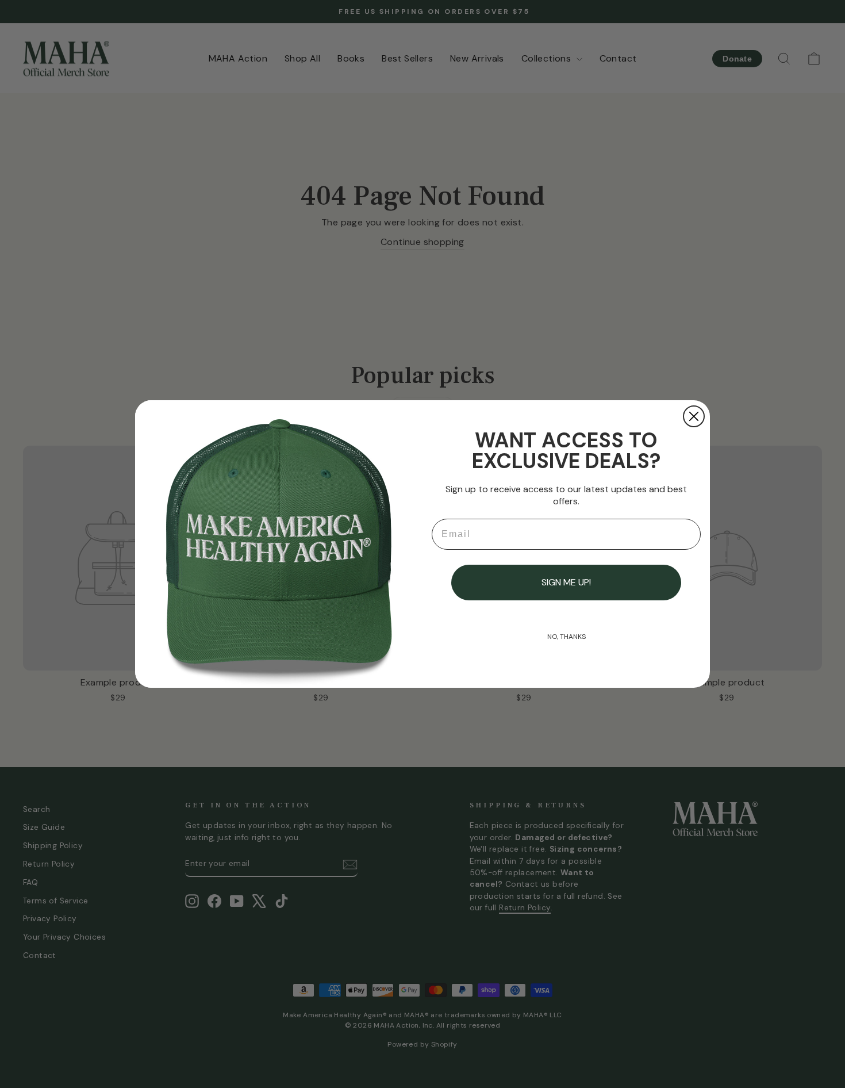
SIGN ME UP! (566, 582)
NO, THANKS (566, 636)
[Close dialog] (693, 416)
